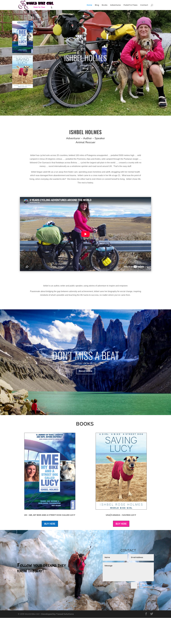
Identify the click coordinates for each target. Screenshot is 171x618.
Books (104, 5)
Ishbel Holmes (85, 57)
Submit (146, 585)
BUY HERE (49, 524)
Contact (144, 5)
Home (89, 5)
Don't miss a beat (85, 355)
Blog (97, 5)
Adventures (115, 5)
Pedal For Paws (130, 5)
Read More (85, 371)
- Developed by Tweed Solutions (56, 614)
